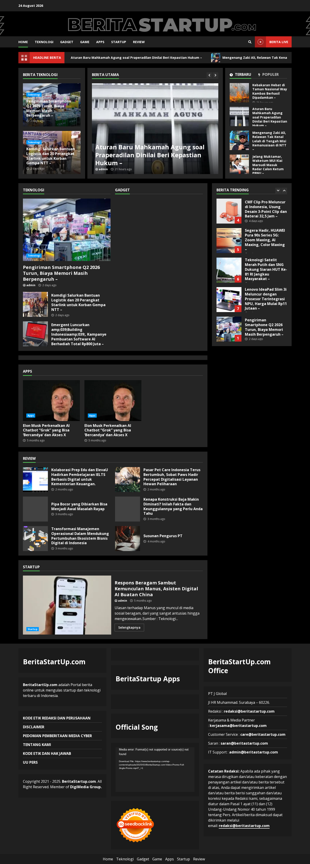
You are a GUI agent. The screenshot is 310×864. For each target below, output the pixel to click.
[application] (155, 769)
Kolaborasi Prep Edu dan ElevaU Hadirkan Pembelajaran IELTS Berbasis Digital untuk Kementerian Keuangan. (35, 479)
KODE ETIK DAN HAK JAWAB (47, 753)
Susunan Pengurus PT (127, 538)
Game (84, 42)
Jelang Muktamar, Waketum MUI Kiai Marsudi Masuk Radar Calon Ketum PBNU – (239, 164)
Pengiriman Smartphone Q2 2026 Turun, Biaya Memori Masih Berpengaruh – (48, 108)
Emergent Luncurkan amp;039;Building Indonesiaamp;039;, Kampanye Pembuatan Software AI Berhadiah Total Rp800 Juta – (35, 333)
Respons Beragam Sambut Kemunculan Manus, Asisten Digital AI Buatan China (67, 605)
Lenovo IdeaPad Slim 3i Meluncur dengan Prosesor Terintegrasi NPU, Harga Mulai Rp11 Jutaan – (229, 270)
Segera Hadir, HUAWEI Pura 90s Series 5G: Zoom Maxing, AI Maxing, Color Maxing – (229, 211)
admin (103, 169)
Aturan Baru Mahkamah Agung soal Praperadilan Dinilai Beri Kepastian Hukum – (109, 57)
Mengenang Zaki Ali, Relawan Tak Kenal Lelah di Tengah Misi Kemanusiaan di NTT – (155, 128)
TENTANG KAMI (37, 744)
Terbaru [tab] (242, 74)
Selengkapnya (129, 627)
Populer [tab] (270, 74)
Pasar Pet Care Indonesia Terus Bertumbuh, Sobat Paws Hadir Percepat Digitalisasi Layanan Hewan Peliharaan (127, 479)
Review (139, 42)
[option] (155, 128)
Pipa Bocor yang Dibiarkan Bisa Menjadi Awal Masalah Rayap (35, 509)
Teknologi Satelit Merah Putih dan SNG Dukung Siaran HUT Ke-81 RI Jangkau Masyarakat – (229, 241)
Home (23, 42)
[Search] (249, 42)
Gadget (66, 42)
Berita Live (278, 42)
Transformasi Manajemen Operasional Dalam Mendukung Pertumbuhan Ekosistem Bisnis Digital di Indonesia (35, 538)
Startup (118, 42)
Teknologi (44, 42)
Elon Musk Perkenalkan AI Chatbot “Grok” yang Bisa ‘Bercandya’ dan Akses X (51, 400)
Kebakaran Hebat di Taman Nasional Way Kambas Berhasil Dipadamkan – (239, 92)
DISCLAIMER (33, 726)
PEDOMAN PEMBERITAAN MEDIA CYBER (57, 735)
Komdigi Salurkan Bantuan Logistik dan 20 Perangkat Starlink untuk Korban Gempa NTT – (50, 155)
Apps (100, 42)
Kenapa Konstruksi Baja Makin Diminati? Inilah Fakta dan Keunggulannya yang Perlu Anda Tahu (127, 509)
